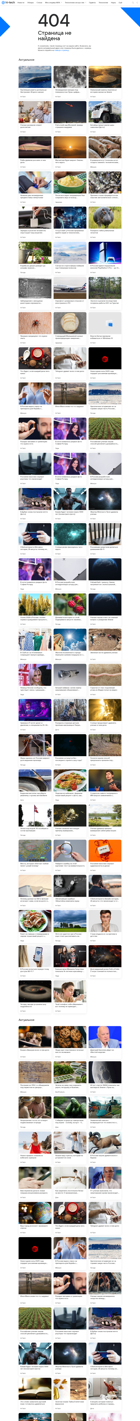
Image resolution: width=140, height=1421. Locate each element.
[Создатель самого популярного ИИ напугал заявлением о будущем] (105, 785)
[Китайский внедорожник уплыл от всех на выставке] (105, 1102)
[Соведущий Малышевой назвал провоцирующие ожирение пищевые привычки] (70, 328)
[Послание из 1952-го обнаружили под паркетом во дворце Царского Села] (35, 1253)
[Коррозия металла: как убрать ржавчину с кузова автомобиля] (35, 785)
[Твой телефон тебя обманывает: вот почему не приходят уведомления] (70, 996)
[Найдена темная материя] (105, 1137)
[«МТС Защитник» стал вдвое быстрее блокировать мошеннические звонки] (70, 1172)
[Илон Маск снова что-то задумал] (70, 398)
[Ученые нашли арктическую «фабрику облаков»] (70, 1032)
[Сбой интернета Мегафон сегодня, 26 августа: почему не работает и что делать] (35, 539)
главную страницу (61, 50)
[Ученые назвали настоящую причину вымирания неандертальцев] (70, 821)
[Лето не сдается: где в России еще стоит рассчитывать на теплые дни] (70, 926)
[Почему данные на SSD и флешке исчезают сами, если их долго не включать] (35, 891)
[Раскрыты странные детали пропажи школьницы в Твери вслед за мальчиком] (70, 715)
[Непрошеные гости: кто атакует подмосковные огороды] (35, 1288)
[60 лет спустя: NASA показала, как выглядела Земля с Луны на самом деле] (105, 1253)
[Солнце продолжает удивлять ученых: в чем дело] (105, 715)
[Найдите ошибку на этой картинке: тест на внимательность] (70, 856)
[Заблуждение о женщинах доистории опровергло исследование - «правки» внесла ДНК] (35, 293)
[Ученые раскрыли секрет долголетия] (35, 117)
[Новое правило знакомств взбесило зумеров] (35, 1323)
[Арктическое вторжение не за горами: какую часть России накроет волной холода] (105, 398)
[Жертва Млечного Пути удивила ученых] (105, 504)
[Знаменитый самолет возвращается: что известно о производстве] (105, 1288)
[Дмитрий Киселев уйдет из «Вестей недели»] (105, 1218)
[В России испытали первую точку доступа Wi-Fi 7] (35, 961)
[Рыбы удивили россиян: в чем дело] (35, 152)
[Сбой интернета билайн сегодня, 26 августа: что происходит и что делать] (105, 891)
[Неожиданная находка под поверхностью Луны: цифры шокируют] (70, 82)
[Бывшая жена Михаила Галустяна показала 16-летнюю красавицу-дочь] (70, 961)
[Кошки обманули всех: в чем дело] (35, 1218)
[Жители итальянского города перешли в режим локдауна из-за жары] (70, 645)
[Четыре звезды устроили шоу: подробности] (35, 996)
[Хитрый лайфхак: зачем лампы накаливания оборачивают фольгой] (70, 680)
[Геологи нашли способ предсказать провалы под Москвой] (105, 750)
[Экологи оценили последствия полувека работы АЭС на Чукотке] (105, 293)
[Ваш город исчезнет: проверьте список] (35, 1394)
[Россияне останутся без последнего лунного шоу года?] (70, 750)
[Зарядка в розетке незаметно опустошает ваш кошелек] (35, 223)
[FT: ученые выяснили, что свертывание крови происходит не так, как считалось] (105, 1359)
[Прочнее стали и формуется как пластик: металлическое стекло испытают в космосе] (105, 187)
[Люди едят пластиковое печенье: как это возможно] (70, 1218)
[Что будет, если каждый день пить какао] (35, 363)
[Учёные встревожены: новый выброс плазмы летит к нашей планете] (35, 1067)
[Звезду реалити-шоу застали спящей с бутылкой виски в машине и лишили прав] (35, 1032)
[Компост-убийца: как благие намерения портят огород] (35, 1172)
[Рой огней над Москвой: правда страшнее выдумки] (70, 117)
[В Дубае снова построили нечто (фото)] (35, 504)
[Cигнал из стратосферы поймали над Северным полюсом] (70, 258)
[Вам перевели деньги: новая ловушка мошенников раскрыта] (35, 1359)
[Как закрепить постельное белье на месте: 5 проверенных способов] (70, 1359)
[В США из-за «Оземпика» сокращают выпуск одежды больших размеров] (35, 645)
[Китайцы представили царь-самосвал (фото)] (105, 117)
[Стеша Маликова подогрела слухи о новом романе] (70, 1067)
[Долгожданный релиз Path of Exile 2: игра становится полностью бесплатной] (105, 961)
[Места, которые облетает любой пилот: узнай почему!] (35, 856)
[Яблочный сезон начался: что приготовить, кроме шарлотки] (105, 1032)
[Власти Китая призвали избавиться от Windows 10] (105, 328)
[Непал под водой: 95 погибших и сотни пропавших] (35, 821)
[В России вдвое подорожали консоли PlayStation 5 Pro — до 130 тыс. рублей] (105, 258)
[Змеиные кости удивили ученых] (105, 645)
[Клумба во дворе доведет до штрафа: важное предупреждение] (35, 258)
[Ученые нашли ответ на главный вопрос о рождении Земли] (105, 610)
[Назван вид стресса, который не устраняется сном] (70, 1323)
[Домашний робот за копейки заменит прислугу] (105, 1067)
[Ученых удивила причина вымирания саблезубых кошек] (105, 821)
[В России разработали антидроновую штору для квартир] (105, 469)
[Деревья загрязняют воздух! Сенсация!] (70, 1137)
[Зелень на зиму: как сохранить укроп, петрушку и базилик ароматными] (70, 1253)
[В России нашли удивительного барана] (105, 1323)
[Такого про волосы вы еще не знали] (70, 1102)
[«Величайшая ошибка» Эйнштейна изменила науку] (70, 891)
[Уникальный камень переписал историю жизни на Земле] (105, 82)
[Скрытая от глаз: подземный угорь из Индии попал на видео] (105, 680)
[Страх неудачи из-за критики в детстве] (105, 926)
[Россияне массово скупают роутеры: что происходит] (35, 469)
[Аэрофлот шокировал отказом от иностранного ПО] (70, 293)
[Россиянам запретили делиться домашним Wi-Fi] (105, 539)
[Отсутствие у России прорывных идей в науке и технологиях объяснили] (70, 223)
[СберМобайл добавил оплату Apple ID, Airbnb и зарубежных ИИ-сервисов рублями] (35, 1137)
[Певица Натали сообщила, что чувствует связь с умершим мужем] (35, 680)
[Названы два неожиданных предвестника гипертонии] (35, 187)
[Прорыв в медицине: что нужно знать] (35, 328)
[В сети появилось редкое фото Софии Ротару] (70, 434)
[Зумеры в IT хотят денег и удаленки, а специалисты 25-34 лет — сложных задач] (35, 715)
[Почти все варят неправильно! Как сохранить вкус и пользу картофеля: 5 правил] (70, 187)
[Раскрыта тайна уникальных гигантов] (105, 223)
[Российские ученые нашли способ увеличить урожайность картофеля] (105, 434)
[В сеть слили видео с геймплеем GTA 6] (105, 1172)
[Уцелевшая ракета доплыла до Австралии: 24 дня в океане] (35, 82)
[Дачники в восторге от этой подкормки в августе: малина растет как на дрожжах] (70, 610)
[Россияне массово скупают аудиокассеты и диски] (105, 856)
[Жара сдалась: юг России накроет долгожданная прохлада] (35, 750)
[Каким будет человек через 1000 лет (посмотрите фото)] (70, 504)
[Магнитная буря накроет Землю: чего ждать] (70, 152)
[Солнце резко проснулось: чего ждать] (70, 539)
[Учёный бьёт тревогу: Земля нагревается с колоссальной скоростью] (105, 574)
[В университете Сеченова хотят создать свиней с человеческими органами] (105, 152)
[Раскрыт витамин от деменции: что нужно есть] (35, 434)
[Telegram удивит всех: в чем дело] (70, 363)
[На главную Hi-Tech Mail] (10, 2)
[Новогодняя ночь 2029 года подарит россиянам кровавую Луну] (105, 363)
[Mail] (3, 2)
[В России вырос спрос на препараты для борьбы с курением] (35, 398)
